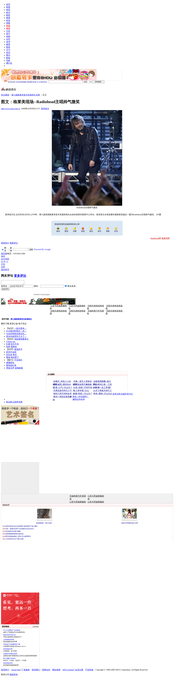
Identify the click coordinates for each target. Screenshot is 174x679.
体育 (8, 10)
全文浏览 (5, 259)
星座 (8, 47)
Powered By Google (42, 249)
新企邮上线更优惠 (14, 402)
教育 (8, 44)
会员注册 (79, 670)
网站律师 (56, 670)
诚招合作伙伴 (78, 399)
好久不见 (15, 344)
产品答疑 (89, 670)
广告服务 (26, 670)
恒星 (8, 347)
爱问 (8, 55)
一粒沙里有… (20, 328)
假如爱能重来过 (21, 339)
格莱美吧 (166, 238)
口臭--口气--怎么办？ (62, 387)
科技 (8, 20)
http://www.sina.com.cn (10, 109)
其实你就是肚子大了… (16, 336)
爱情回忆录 (11, 365)
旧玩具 (9, 355)
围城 (8, 357)
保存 (3, 256)
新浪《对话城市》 (80, 397)
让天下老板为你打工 (102, 390)
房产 (8, 34)
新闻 (8, 7)
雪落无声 (10, 368)
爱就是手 (18, 349)
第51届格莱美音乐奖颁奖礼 (21, 319)
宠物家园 (19, 368)
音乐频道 (5, 95)
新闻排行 (5, 243)
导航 (8, 60)
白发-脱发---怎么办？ (82, 393)
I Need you (10, 341)
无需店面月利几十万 (62, 390)
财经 (8, 15)
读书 (8, 42)
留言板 (4, 253)
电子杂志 (22, 324)
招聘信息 (46, 670)
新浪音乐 (45, 109)
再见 (15, 355)
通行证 (9, 63)
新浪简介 (5, 670)
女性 (8, 39)
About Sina (15, 670)
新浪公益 (14, 324)
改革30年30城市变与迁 (122, 394)
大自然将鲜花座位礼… (16, 334)
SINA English (68, 670)
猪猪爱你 (10, 363)
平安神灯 (18, 360)
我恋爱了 (15, 357)
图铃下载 (5, 324)
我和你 (14, 347)
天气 (8, 50)
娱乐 (8, 12)
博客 (8, 23)
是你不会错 (11, 352)
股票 (8, 18)
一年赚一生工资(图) (102, 387)
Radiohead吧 (155, 238)
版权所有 (14, 674)
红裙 (8, 344)
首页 (8, 4)
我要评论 (14, 243)
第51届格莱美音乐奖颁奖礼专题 (25, 95)
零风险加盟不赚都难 (82, 384)
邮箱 (8, 58)
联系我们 (36, 670)
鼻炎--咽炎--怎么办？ (102, 393)
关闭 (3, 267)
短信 (8, 52)
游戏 (8, 36)
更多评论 (20, 275)
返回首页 (5, 269)
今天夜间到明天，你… (16, 331)
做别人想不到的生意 (62, 393)
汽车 (8, 31)
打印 (3, 264)
